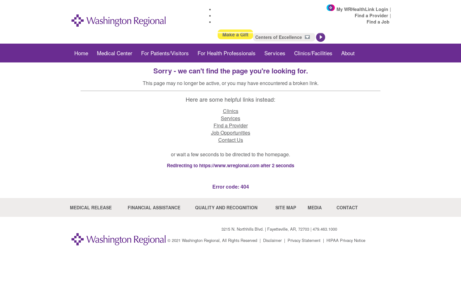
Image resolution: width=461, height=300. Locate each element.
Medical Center (114, 53)
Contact (347, 207)
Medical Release (91, 207)
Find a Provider (371, 15)
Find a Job (378, 22)
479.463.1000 (325, 229)
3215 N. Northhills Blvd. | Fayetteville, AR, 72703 (265, 229)
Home (81, 53)
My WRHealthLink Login (362, 9)
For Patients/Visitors (165, 53)
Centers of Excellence (279, 37)
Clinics (230, 111)
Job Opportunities (230, 132)
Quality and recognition (226, 207)
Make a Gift (235, 34)
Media (315, 207)
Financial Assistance (154, 207)
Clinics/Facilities (313, 53)
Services (274, 53)
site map (285, 207)
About (348, 53)
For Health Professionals (227, 53)
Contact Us (230, 139)
